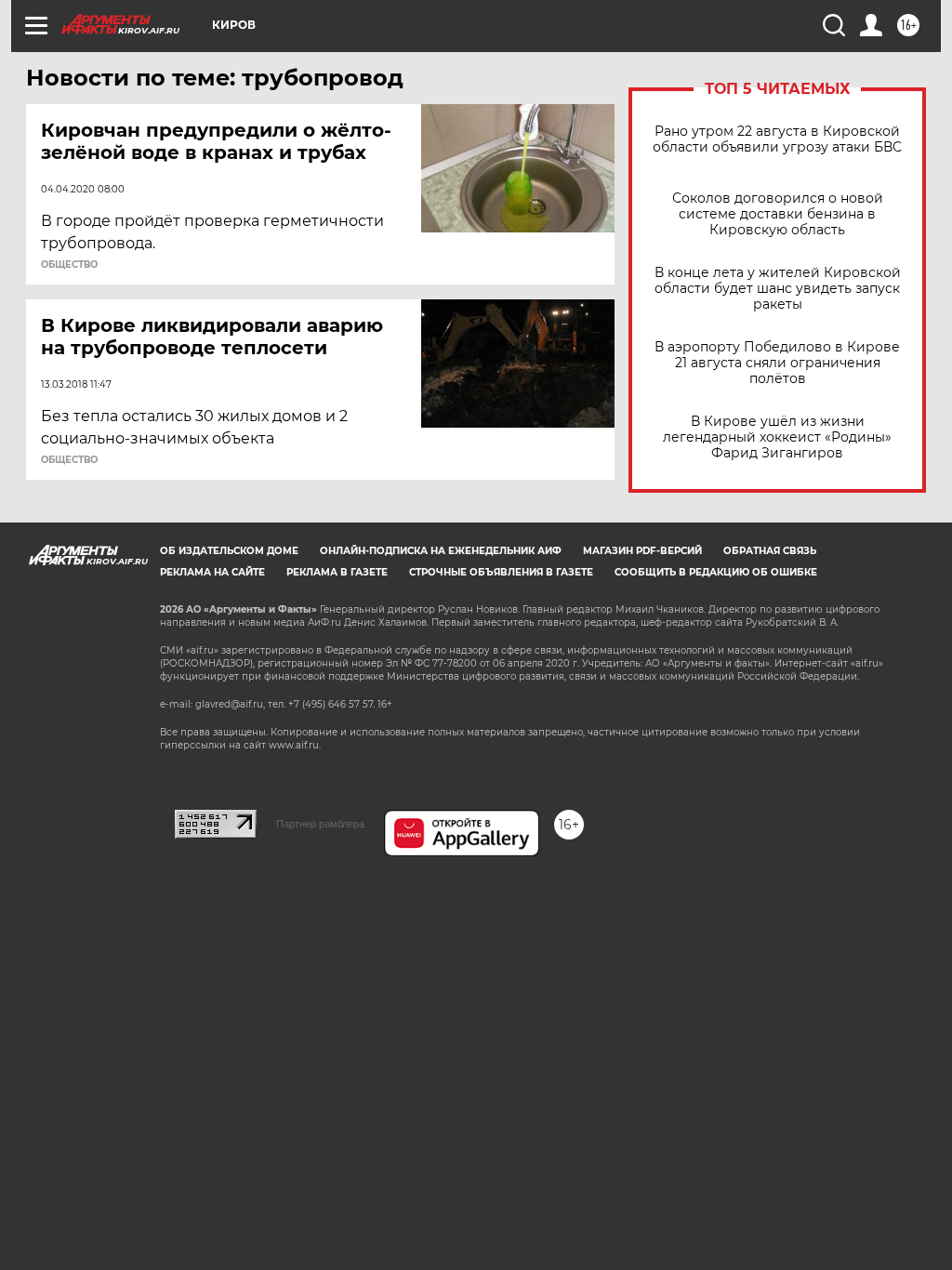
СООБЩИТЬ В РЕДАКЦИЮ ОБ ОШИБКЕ (716, 572)
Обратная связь (769, 551)
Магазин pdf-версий (642, 551)
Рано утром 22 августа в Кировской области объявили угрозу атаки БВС (777, 139)
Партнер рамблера (320, 823)
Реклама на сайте (212, 572)
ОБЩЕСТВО (69, 265)
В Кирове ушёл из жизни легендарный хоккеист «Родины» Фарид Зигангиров (777, 437)
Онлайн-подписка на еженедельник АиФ (441, 551)
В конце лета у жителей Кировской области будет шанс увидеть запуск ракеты (777, 288)
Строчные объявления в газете (501, 572)
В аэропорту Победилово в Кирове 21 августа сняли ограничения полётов (777, 363)
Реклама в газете (337, 572)
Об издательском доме (229, 551)
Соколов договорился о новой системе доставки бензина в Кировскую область (777, 214)
